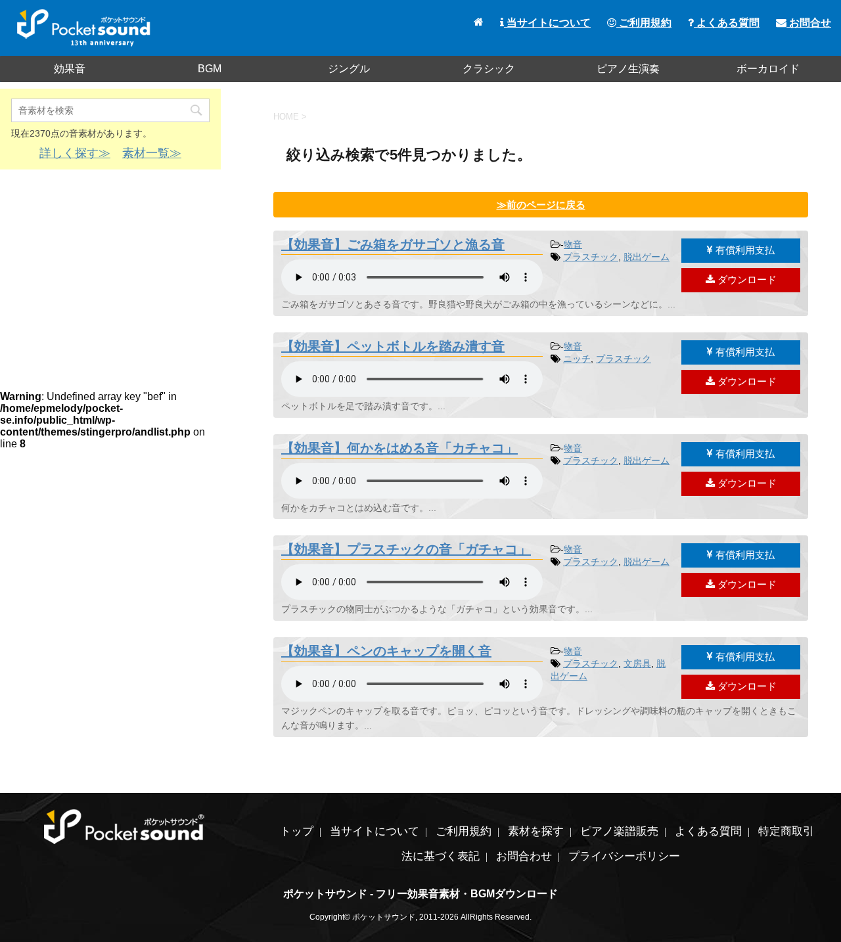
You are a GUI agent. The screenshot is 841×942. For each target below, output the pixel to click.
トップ (296, 831)
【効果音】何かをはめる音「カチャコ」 (399, 448)
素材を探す (536, 831)
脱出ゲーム (647, 257)
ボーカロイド (768, 68)
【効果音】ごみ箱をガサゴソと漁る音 (393, 244)
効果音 (69, 68)
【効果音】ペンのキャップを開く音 (386, 651)
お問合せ (808, 22)
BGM (209, 68)
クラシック (489, 68)
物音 (573, 244)
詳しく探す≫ (74, 153)
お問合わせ (524, 856)
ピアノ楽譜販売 (619, 831)
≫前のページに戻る (541, 204)
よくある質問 (727, 22)
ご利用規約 (643, 22)
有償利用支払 (744, 250)
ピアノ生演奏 (628, 68)
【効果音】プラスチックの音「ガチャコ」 (406, 549)
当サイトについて (547, 22)
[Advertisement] (110, 275)
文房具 (637, 663)
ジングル (349, 68)
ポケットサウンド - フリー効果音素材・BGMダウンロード (420, 893)
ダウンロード (746, 279)
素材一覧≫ (151, 153)
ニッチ (577, 358)
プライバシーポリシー (624, 856)
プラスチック (590, 257)
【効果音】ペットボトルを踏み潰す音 (393, 346)
